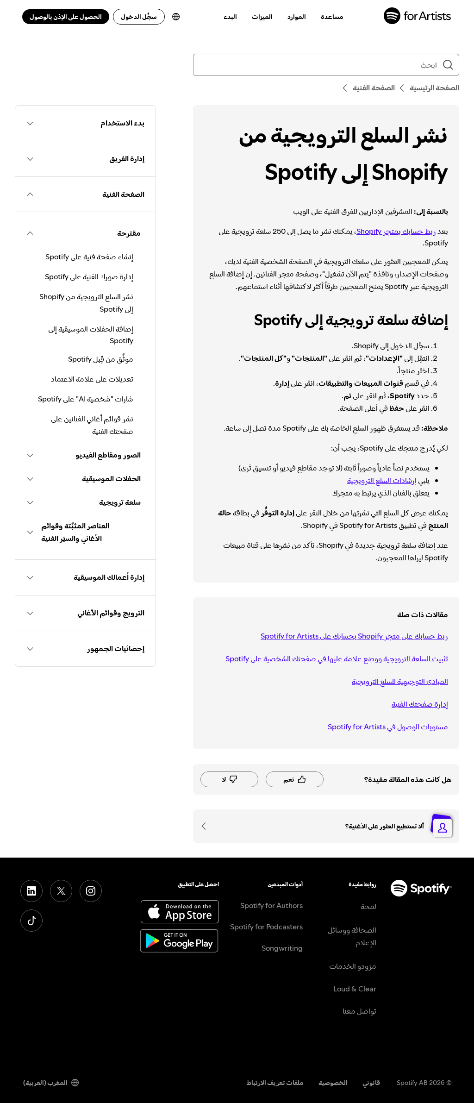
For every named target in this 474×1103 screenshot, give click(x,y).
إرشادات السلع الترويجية (382, 480)
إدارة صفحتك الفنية (420, 704)
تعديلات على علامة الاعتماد (92, 379)
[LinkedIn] (31, 891)
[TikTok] (31, 920)
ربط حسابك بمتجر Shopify (396, 231)
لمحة (368, 906)
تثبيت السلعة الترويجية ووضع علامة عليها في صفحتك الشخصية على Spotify (336, 658)
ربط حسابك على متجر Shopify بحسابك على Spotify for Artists (354, 636)
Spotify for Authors (271, 905)
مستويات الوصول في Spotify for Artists (388, 726)
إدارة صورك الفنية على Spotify (89, 276)
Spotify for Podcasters (266, 926)
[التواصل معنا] (206, 826)
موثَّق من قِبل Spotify (100, 359)
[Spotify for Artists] (418, 16)
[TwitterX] (61, 891)
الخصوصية (333, 1082)
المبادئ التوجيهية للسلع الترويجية (400, 681)
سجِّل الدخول (139, 16)
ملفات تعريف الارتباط (275, 1082)
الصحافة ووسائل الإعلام (352, 936)
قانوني (371, 1082)
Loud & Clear (354, 989)
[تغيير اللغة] (175, 16)
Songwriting (282, 948)
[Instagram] (91, 891)
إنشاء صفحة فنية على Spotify (89, 256)
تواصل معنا (359, 1011)
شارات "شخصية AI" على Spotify (85, 399)
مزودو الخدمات (352, 966)
